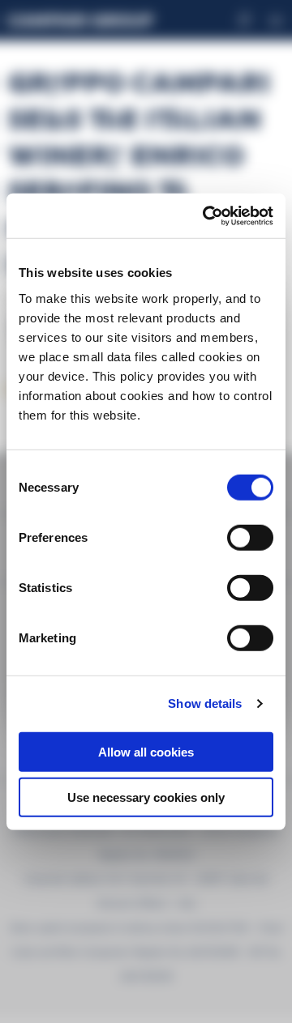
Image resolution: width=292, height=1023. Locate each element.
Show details (205, 703)
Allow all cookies (146, 751)
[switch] (250, 537)
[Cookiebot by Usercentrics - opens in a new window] (206, 215)
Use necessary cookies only (146, 797)
